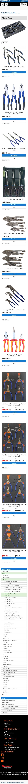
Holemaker (5, 658)
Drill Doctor (5, 666)
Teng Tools (5, 634)
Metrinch (5, 690)
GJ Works (5, 575)
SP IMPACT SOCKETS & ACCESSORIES (13, 587)
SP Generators (7, 626)
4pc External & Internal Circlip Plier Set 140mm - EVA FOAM (14, 404)
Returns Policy (5, 702)
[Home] (2, 4)
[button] (3, 43)
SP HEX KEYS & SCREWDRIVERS (12, 591)
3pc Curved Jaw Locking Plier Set (14, 233)
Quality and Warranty (9, 742)
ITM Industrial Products (8, 660)
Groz (4, 654)
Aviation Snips (8, 610)
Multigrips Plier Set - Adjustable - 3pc (14, 310)
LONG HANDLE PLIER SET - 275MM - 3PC (14, 149)
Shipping (6, 734)
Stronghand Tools (7, 664)
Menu (24, 4)
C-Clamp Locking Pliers (10, 614)
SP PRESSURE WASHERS (10, 628)
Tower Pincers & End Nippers (11, 612)
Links (3, 698)
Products (4, 573)
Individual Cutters (9, 601)
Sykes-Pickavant (7, 650)
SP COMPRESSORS (9, 624)
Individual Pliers (8, 599)
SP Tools (5, 579)
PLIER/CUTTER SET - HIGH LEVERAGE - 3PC (14, 113)
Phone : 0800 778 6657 (9, 749)
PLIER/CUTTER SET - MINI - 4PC (14, 67)
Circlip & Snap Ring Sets (10, 597)
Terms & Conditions (7, 710)
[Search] (6, 4)
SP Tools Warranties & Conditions (10, 706)
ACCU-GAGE (6, 668)
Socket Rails (5, 571)
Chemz (4, 686)
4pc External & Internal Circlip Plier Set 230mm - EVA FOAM (14, 550)
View (14, 75)
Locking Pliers (8, 606)
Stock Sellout (7, 724)
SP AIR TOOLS (7, 622)
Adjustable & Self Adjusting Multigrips (13, 608)
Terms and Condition (9, 733)
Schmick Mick (6, 577)
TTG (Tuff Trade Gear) (8, 676)
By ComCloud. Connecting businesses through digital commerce (12, 782)
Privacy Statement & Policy (8, 700)
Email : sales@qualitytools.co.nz (11, 747)
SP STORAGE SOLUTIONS (10, 581)
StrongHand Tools (7, 644)
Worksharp (5, 678)
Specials (4, 695)
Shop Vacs (6, 630)
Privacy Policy (7, 741)
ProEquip (5, 648)
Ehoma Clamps (6, 674)
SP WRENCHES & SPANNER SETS (12, 589)
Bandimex (5, 682)
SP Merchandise (8, 632)
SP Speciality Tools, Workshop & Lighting (13, 618)
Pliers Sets (7, 595)
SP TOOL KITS (7, 583)
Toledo (4, 636)
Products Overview (6, 569)
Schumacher (6, 680)
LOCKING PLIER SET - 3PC (14, 269)
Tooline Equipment (7, 652)
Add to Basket (14, 72)
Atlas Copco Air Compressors (10, 670)
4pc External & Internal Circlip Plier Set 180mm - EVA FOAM (14, 505)
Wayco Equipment (7, 646)
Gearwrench (6, 638)
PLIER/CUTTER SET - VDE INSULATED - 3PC (14, 355)
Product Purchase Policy (8, 704)
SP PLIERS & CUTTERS (9, 593)
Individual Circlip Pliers (10, 603)
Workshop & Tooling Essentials (10, 688)
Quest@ (5, 684)
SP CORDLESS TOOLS (9, 620)
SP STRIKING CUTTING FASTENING (13, 616)
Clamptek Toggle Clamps (9, 672)
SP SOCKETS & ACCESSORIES (11, 585)
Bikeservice (5, 692)
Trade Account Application (8, 708)
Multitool (5, 662)
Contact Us (5, 712)
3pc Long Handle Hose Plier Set (14, 199)
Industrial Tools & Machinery (9, 640)
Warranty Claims (8, 736)
